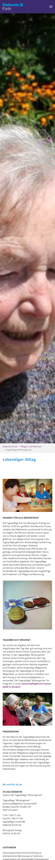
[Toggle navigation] (50, 6)
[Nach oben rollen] (49, 854)
